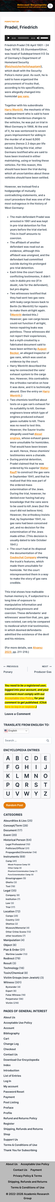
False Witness (13, 994)
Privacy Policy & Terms (27, 1175)
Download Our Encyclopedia (21, 1059)
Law (8, 903)
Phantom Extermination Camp (21, 871)
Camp (9, 861)
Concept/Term (13, 825)
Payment (9, 1097)
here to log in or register (20, 706)
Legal (7, 890)
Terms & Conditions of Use (20, 1144)
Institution (11, 899)
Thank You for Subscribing (20, 1150)
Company (11, 895)
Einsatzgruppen (14, 878)
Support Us (11, 1139)
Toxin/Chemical (13, 972)
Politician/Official (15, 848)
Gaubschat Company (23, 557)
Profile (8, 1113)
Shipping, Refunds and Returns (23, 1128)
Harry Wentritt (14, 109)
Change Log (11, 1043)
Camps (9, 915)
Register (9, 1123)
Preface (8, 1107)
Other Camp (13, 868)
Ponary (11, 669)
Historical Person (14, 839)
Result (8, 963)
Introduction (11, 1070)
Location (9, 911)
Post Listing (11, 1102)
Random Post (14, 805)
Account (9, 1028)
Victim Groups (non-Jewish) (21, 977)
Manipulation (12, 940)
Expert (9, 990)
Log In (7, 1081)
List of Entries (12, 1075)
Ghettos (10, 923)
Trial (8, 907)
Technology (11, 968)
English (12, 730)
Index (7, 1065)
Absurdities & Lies (15, 820)
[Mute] (38, 38)
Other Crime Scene (16, 931)
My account (11, 1086)
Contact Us (11, 1054)
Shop (7, 1134)
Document (10, 830)
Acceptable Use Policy (19, 698)
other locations (14, 935)
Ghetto (9, 882)
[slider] (45, 37)
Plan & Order (11, 949)
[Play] (8, 38)
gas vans (23, 96)
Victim (9, 1002)
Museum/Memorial (16, 927)
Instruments (11, 856)
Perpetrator (12, 22)
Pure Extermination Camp (19, 874)
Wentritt (16, 314)
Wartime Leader (14, 954)
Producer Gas (42, 669)
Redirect (9, 958)
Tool (8, 886)
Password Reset (14, 1091)
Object (8, 944)
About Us (9, 1017)
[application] (27, 38)
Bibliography (12, 1033)
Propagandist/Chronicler (19, 852)
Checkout (10, 1049)
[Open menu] (50, 6)
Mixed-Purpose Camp (17, 864)
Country (10, 919)
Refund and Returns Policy (20, 1118)
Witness (9, 982)
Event (7, 835)
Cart (6, 1038)
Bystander (11, 987)
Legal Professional (15, 844)
